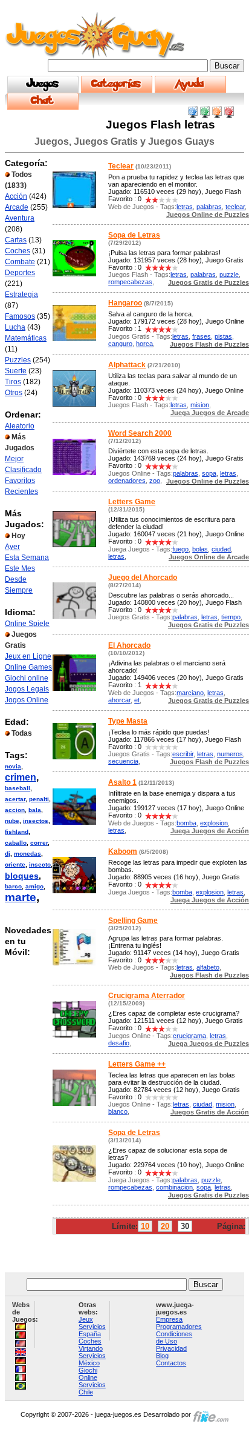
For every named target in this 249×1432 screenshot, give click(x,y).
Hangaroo (125, 303)
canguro (120, 343)
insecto (40, 864)
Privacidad (171, 1348)
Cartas (16, 240)
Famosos (20, 316)
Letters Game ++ (137, 1064)
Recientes (21, 491)
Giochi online (26, 678)
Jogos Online (26, 700)
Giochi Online (88, 1374)
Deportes (20, 272)
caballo (16, 842)
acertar (15, 799)
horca (144, 343)
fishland (16, 831)
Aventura (19, 218)
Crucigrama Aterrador (146, 995)
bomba (186, 823)
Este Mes (20, 568)
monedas (27, 853)
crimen (20, 777)
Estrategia (21, 294)
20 (165, 1226)
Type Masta (127, 721)
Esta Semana (27, 557)
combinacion (174, 1187)
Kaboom (122, 851)
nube (12, 821)
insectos (35, 821)
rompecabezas (130, 281)
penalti (39, 799)
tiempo (231, 617)
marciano (190, 692)
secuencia (123, 761)
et (137, 700)
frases (201, 336)
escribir (182, 754)
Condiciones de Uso (174, 1337)
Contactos (171, 1363)
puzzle (229, 274)
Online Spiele (27, 623)
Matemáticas (26, 338)
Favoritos (20, 480)
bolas (200, 549)
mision (199, 404)
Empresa (169, 1319)
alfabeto (207, 967)
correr (39, 842)
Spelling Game (133, 920)
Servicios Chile (92, 1388)
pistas (223, 336)
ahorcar (119, 700)
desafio (118, 1043)
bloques (22, 876)
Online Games (28, 667)
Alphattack (127, 365)
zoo (154, 480)
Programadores (179, 1326)
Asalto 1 (122, 782)
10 (145, 1226)
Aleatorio (19, 426)
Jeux (86, 1319)
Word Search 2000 (140, 433)
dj (7, 853)
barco (13, 886)
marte (20, 897)
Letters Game (131, 502)
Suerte (16, 371)
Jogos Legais (27, 689)
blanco (118, 1111)
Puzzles (18, 360)
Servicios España (92, 1330)
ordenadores (127, 480)
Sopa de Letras (134, 235)
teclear (235, 206)
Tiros (13, 382)
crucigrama (189, 1035)
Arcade (16, 207)
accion (15, 810)
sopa (209, 473)
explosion (214, 823)
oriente (15, 864)
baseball (17, 788)
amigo (34, 886)
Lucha (15, 327)
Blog (162, 1355)
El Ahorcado (129, 645)
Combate (20, 262)
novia (13, 766)
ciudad (221, 549)
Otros (13, 392)
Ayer (12, 546)
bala (34, 810)
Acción (16, 196)
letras (184, 206)
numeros (230, 754)
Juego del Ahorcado (142, 577)
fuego (180, 549)
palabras (209, 206)
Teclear (121, 166)
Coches (17, 251)
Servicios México (92, 1359)
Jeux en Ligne (28, 656)
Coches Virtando (91, 1344)
